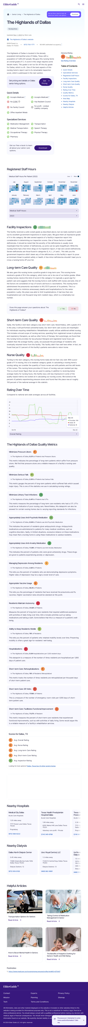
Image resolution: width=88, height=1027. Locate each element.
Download (75, 14)
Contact (6, 993)
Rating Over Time (69, 90)
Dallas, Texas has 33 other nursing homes (41, 766)
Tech (5, 1002)
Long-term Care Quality (71, 81)
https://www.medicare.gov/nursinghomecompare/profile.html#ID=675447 (34, 971)
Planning (34, 997)
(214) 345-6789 (47, 834)
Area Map (66, 98)
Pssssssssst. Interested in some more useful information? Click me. (69, 1020)
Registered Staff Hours (71, 75)
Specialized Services (70, 73)
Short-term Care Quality (71, 84)
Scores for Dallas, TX (70, 96)
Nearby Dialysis (68, 104)
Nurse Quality (68, 87)
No (75, 309)
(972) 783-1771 (29, 44)
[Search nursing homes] (79, 4)
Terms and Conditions (40, 1002)
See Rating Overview (68, 61)
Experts (34, 993)
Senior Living (16, 14)
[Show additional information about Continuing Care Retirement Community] (19, 101)
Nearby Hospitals (69, 101)
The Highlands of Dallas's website (21, 39)
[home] (11, 4)
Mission (6, 997)
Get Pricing (44, 82)
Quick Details (67, 70)
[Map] (44, 787)
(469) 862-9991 (47, 871)
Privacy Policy (64, 993)
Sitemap (61, 997)
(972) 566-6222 (14, 834)
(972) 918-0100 (14, 871)
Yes (63, 309)
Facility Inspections (70, 78)
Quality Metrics (68, 93)
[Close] (84, 1020)
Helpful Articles (68, 107)
